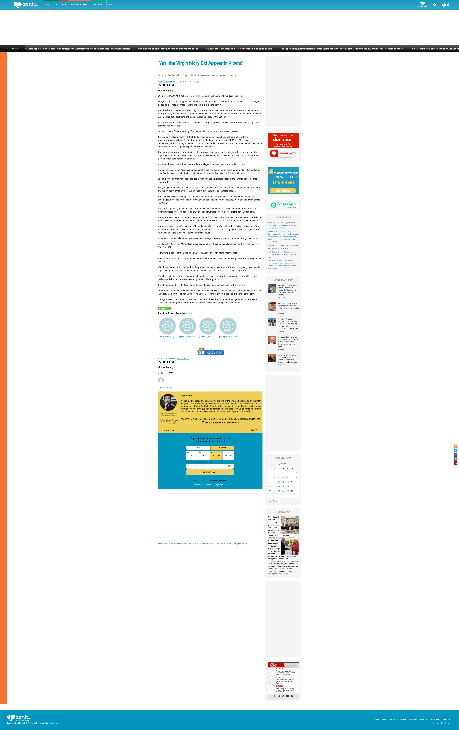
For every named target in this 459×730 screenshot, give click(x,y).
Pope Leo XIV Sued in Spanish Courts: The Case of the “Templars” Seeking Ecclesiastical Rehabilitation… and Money (288, 323)
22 (297, 487)
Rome (63, 5)
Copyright (435, 719)
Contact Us (445, 719)
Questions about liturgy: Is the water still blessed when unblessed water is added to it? (288, 306)
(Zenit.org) (189, 96)
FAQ (384, 719)
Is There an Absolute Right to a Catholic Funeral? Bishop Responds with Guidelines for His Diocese (287, 358)
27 (288, 491)
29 (297, 491)
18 (279, 487)
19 (283, 487)
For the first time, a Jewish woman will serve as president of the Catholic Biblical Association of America (287, 290)
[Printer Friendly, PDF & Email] (164, 308)
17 (274, 487)
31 (274, 496)
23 (270, 491)
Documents (99, 5)
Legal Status (424, 719)
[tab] (275, 665)
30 (270, 496)
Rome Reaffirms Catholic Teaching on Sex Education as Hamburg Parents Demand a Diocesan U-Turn (340, 48)
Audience (391, 719)
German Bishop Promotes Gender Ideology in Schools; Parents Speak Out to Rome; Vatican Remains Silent (288, 341)
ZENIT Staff (182, 82)
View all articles (165, 387)
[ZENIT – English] (28, 5)
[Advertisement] (229, 27)
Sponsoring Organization (407, 719)
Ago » (275, 501)
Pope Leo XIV (51, 5)
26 (283, 491)
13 (288, 482)
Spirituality (196, 82)
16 (270, 487)
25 (279, 491)
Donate (112, 5)
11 (279, 482)
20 (288, 487)
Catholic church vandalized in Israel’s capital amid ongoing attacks (118, 48)
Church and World (79, 5)
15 (297, 482)
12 (283, 482)
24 (274, 491)
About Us (377, 719)
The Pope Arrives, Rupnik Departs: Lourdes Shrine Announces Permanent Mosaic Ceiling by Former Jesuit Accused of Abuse (221, 48)
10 (274, 482)
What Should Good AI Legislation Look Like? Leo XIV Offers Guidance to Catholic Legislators (283, 225)
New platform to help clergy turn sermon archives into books (47, 48)
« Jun (270, 501)
